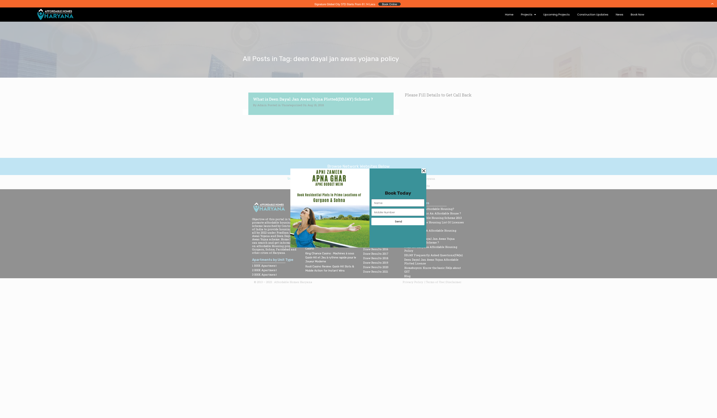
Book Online (389, 4)
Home (509, 14)
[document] (358, 209)
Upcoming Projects (556, 14)
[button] (423, 171)
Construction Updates (592, 14)
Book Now (637, 14)
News (619, 14)
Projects (526, 14)
